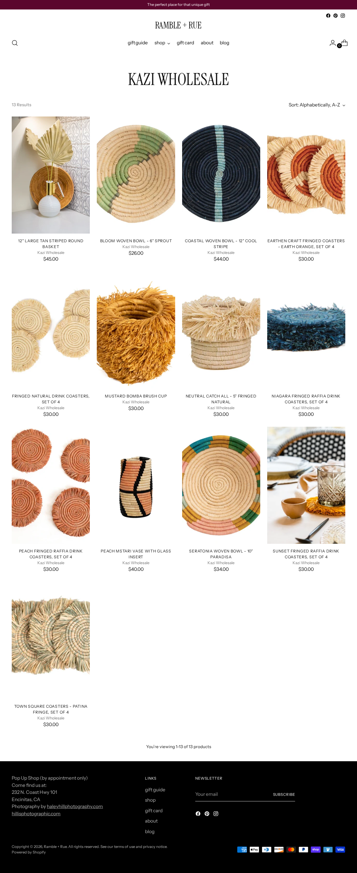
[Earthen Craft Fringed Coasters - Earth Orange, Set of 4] (306, 175)
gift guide (155, 789)
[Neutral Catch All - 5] (221, 330)
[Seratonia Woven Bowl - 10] (221, 485)
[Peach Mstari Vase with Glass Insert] (136, 485)
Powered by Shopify (29, 852)
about (151, 821)
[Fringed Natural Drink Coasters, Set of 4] (51, 330)
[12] (51, 175)
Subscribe (284, 794)
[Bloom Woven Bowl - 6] (136, 175)
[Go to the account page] (330, 42)
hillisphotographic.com (36, 813)
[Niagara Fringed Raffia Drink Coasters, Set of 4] (306, 330)
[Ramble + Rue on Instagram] (342, 15)
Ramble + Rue (55, 846)
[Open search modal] (14, 42)
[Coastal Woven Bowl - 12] (221, 175)
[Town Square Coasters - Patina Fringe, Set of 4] (51, 640)
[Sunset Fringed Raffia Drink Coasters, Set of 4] (306, 485)
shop (150, 800)
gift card (154, 810)
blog (150, 831)
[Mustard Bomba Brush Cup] (136, 330)
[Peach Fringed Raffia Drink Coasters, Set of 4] (51, 485)
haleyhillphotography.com (75, 806)
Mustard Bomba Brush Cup (136, 396)
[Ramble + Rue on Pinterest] (335, 15)
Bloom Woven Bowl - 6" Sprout (136, 240)
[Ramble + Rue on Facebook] (328, 15)
